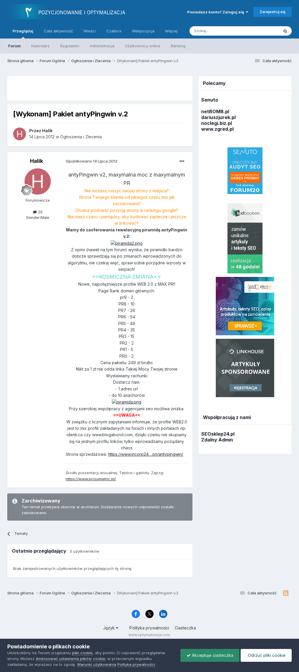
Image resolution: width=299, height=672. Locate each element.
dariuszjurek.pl (218, 117)
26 (40, 212)
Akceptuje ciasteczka (212, 655)
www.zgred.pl (217, 129)
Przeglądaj (23, 31)
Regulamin (69, 45)
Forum (14, 45)
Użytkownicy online (142, 45)
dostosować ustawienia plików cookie (70, 658)
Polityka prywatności (149, 627)
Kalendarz (40, 45)
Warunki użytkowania (96, 664)
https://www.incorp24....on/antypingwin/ (145, 454)
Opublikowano (91, 161)
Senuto (209, 100)
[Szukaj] (285, 31)
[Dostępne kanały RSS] (286, 593)
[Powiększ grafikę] (126, 242)
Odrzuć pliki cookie (266, 655)
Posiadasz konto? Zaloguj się (216, 12)
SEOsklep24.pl (217, 434)
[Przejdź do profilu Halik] (19, 134)
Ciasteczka (185, 627)
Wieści (90, 31)
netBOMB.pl (215, 111)
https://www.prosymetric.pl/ (91, 478)
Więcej (171, 31)
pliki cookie (82, 652)
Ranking (178, 45)
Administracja (102, 45)
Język (109, 627)
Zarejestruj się (273, 11)
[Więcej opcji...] (182, 161)
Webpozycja (143, 31)
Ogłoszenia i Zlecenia (81, 136)
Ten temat (262, 31)
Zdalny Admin (217, 440)
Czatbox (113, 31)
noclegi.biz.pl (216, 123)
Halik (36, 161)
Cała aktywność (58, 31)
